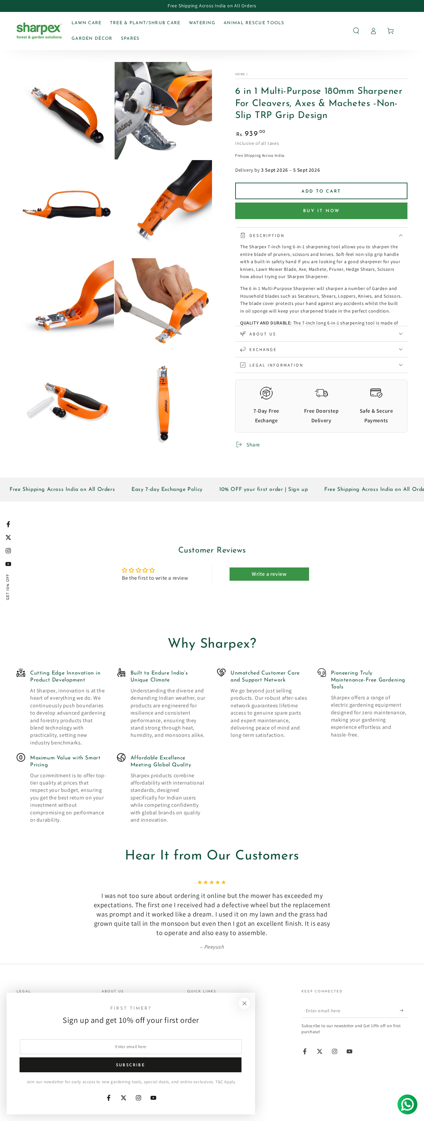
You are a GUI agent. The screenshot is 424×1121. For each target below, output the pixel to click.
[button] (356, 31)
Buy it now (321, 210)
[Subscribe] (403, 1010)
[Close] (244, 1003)
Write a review (269, 573)
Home (240, 74)
